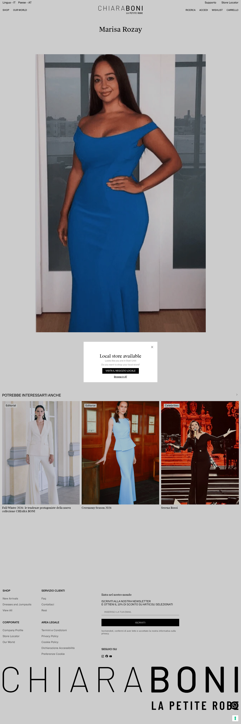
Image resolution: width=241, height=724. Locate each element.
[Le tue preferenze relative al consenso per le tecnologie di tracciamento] (235, 718)
